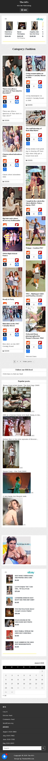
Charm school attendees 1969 (12, 155)
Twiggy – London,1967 (34, 248)
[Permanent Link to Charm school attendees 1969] (12, 139)
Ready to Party (8, 299)
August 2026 (7, 732)
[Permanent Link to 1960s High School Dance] (12, 239)
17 (12, 684)
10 (12, 680)
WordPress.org (8, 723)
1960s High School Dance (10, 255)
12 (24, 680)
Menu (25, 10)
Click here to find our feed (13, 374)
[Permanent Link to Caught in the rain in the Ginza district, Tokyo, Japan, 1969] (35, 182)
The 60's (24, 2)
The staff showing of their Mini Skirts (34, 129)
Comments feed (8, 719)
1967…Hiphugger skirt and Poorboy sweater (35, 295)
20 (30, 684)
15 (42, 680)
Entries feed (7, 715)
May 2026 (6, 743)
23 (6, 688)
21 (36, 684)
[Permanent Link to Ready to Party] (12, 282)
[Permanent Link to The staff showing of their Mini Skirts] (35, 118)
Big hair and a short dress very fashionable (11, 219)
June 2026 (6, 739)
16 (6, 684)
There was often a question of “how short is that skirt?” (12, 91)
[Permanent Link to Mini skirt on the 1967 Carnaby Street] (12, 313)
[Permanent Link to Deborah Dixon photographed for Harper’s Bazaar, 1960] (35, 319)
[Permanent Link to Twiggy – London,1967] (35, 231)
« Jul (4, 695)
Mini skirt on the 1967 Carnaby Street (11, 325)
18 (18, 684)
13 (30, 680)
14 (36, 680)
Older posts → (28, 361)
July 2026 (6, 736)
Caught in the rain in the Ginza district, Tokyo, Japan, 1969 (35, 203)
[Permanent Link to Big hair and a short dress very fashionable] (12, 201)
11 (18, 680)
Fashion (6, 120)
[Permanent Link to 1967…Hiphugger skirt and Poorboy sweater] (35, 275)
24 (12, 688)
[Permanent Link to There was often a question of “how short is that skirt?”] (12, 71)
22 (42, 684)
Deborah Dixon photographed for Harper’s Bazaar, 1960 (35, 336)
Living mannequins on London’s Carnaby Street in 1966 (35, 75)
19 (24, 684)
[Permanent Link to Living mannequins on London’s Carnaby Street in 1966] (35, 63)
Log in (5, 712)
